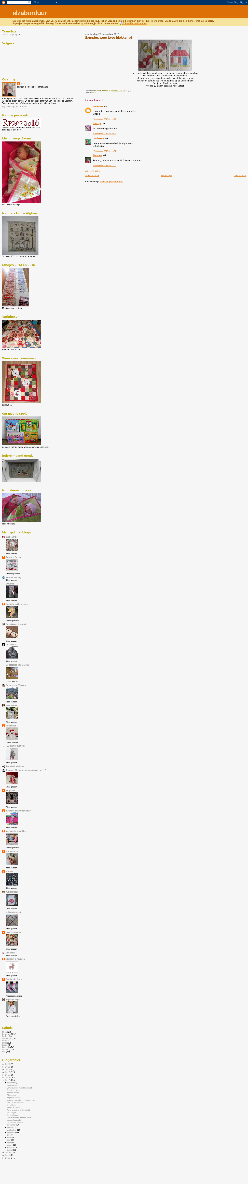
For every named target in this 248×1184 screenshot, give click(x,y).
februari (10, 1147)
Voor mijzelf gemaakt (15, 1103)
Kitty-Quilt (10, 790)
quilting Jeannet (13, 912)
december (11, 1083)
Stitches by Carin (14, 979)
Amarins (97, 155)
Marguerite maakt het (16, 831)
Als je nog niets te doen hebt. (18, 1110)
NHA (4, 1032)
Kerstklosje (11, 1105)
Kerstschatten (12, 1115)
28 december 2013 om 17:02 (104, 166)
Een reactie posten (92, 171)
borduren (6, 1034)
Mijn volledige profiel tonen (14, 106)
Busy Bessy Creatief (16, 624)
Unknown (98, 106)
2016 (7, 1072)
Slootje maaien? (13, 1108)
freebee (5, 1040)
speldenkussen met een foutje (19, 1117)
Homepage (166, 175)
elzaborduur (29, 13)
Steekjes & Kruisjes (15, 959)
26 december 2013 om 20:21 (104, 134)
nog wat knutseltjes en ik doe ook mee (22, 1100)
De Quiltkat (11, 644)
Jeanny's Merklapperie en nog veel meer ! (26, 770)
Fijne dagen (11, 1095)
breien (5, 1036)
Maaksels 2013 (13, 1085)
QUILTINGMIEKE (13, 932)
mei (9, 1140)
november (11, 1125)
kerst (4, 1043)
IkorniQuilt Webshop (15, 766)
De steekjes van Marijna (17, 665)
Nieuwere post (92, 175)
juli (8, 1135)
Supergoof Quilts (14, 999)
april (9, 1142)
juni (8, 1137)
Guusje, (97, 123)
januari (10, 1150)
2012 (7, 1152)
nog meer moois (13, 1098)
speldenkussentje (14, 1120)
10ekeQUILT (11, 537)
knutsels (6, 1047)
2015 (7, 1075)
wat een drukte (13, 1093)
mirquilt (9, 871)
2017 (7, 1069)
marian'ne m (12, 851)
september (12, 1130)
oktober (10, 1127)
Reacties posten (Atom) (111, 181)
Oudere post (240, 175)
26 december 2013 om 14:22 (104, 119)
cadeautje (6, 1038)
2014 (7, 1078)
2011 (7, 1155)
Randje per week (14, 1090)
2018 (7, 1067)
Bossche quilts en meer (17, 604)
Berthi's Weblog (13, 577)
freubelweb (11, 726)
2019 (7, 1064)
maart (9, 1145)
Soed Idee (10, 953)
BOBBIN (10, 584)
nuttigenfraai (12, 892)
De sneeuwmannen (15, 1122)
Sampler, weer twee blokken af (19, 1088)
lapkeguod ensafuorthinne (18, 811)
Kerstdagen (11, 1112)
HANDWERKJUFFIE (15, 746)
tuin (4, 1051)
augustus (11, 1132)
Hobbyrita (98, 138)
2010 (7, 1158)
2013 (7, 1080)
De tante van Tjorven (16, 685)
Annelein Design (13, 557)
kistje (4, 1045)
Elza (23, 83)
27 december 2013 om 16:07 (104, 151)
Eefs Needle (11, 705)
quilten (94, 93)
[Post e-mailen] (129, 90)
